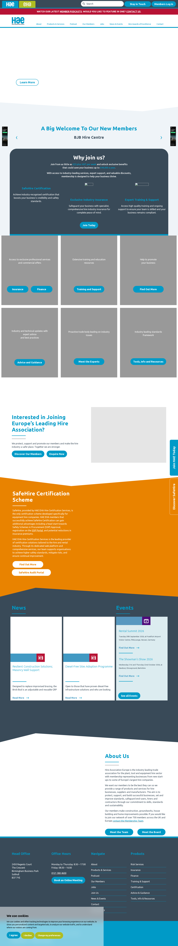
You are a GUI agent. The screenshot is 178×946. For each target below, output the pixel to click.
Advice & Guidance (140, 893)
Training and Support (89, 289)
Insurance (17, 289)
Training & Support (140, 881)
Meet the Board (151, 832)
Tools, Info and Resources (148, 361)
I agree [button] (13, 935)
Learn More (27, 82)
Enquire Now (56, 454)
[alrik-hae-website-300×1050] (5, 145)
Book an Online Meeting (68, 880)
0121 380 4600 (58, 873)
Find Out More (148, 289)
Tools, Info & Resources (143, 898)
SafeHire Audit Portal (31, 572)
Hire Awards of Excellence (139, 24)
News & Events (116, 24)
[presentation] (7, 74)
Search (89, 4)
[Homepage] (18, 21)
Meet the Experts (89, 361)
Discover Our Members (28, 454)
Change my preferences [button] (49, 935)
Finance (41, 289)
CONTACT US (133, 11)
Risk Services (137, 864)
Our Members (88, 24)
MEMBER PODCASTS (71, 11)
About (38, 24)
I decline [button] (28, 935)
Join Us (95, 893)
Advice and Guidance (29, 362)
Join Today (89, 225)
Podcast (73, 24)
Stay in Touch (137, 4)
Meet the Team (119, 832)
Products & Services (55, 24)
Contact (160, 24)
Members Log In (163, 4)
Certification (137, 887)
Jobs (102, 24)
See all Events (129, 695)
